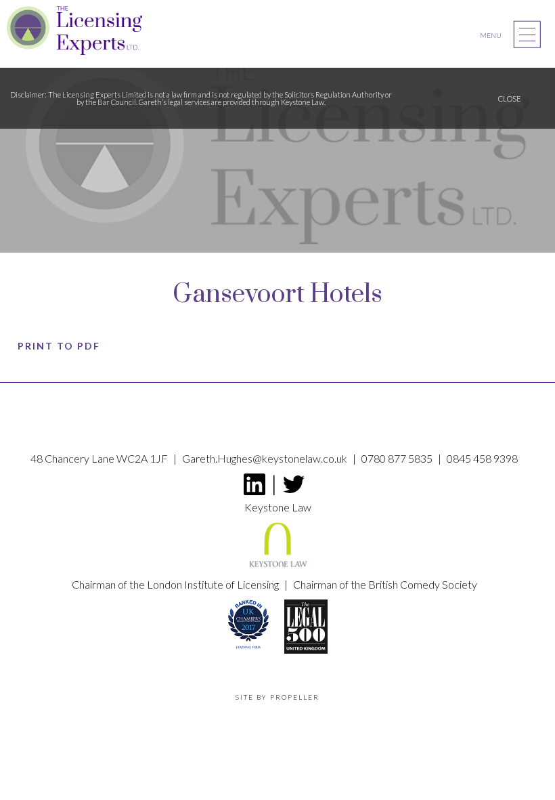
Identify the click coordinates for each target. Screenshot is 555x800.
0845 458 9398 (482, 458)
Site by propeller (277, 697)
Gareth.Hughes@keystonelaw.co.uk (265, 458)
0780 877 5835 (398, 458)
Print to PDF (59, 346)
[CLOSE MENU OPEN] (527, 34)
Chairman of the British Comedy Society (385, 584)
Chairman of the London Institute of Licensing (176, 584)
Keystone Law (277, 507)
